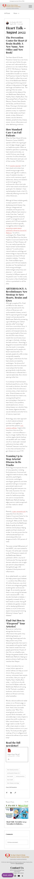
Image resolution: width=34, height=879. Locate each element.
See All (26, 802)
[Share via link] (15, 792)
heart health (10, 780)
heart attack (10, 776)
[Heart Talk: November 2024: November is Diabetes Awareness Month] (17, 812)
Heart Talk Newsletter (11, 787)
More (15, 13)
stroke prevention (20, 776)
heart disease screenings (13, 783)
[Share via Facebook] (7, 792)
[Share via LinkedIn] (11, 792)
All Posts (7, 13)
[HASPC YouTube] (19, 876)
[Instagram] (15, 876)
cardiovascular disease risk (13, 773)
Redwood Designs (19, 863)
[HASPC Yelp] (22, 876)
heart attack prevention (12, 770)
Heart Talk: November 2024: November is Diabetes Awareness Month (16, 823)
